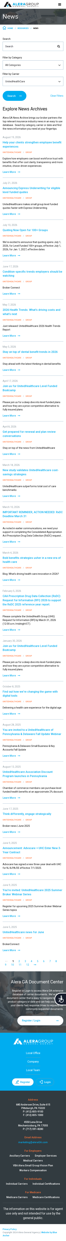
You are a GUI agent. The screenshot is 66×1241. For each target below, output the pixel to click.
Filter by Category (12, 57)
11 (20, 964)
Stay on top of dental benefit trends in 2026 (30, 352)
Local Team (33, 1070)
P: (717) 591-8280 (33, 1129)
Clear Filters (56, 95)
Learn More (9, 172)
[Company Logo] (21, 4)
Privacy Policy (10, 1229)
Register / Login (31, 1020)
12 (27, 964)
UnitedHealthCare (12, 152)
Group (29, 152)
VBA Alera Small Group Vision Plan (33, 1165)
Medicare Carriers (17, 1197)
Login (47, 1082)
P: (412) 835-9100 (33, 1111)
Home (10, 28)
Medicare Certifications (46, 1197)
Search (7, 39)
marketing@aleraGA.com (33, 1142)
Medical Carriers (33, 1160)
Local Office (33, 1053)
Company (33, 1061)
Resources (23, 28)
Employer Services (46, 1155)
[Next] (35, 964)
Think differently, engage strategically (27, 814)
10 (12, 964)
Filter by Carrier (11, 74)
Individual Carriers (17, 1183)
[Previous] (6, 961)
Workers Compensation (33, 1170)
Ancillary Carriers (20, 1155)
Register (25, 1082)
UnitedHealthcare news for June (23, 932)
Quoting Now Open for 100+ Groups (25, 230)
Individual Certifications (46, 1183)
